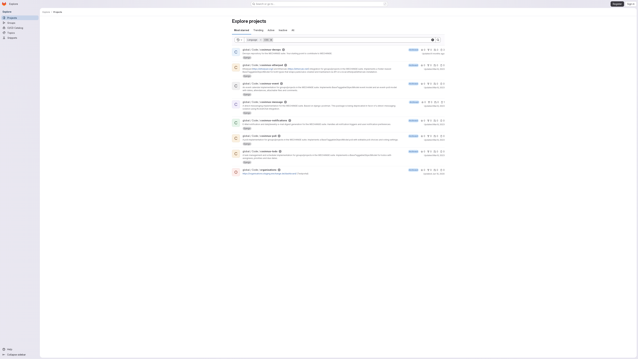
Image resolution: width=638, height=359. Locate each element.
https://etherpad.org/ (263, 69)
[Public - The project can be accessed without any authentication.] (283, 49)
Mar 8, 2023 (439, 69)
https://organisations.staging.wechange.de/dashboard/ (269, 173)
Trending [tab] (258, 30)
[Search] (438, 40)
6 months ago (438, 53)
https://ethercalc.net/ (298, 69)
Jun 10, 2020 (438, 174)
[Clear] (433, 40)
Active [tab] (271, 30)
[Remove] (271, 40)
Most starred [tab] (241, 30)
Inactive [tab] (283, 30)
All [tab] (293, 30)
